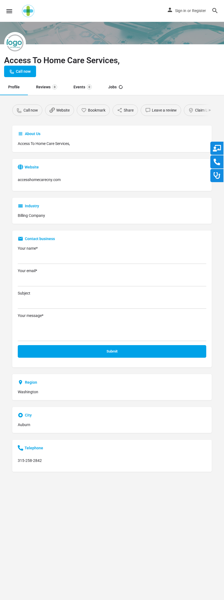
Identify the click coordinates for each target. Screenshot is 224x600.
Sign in (180, 10)
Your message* (30, 315)
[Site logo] (28, 11)
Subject (24, 293)
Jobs (112, 87)
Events (81, 87)
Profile (14, 87)
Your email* (27, 271)
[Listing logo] (15, 43)
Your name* (28, 248)
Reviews (45, 87)
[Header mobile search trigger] (215, 10)
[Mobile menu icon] (9, 11)
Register (199, 10)
